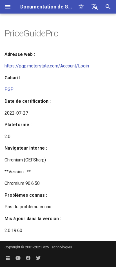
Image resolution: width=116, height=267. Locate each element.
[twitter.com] (38, 257)
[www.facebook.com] (28, 257)
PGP (9, 89)
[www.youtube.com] (18, 257)
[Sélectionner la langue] (94, 6)
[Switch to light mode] (81, 6)
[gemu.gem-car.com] (7, 257)
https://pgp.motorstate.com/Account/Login (47, 66)
